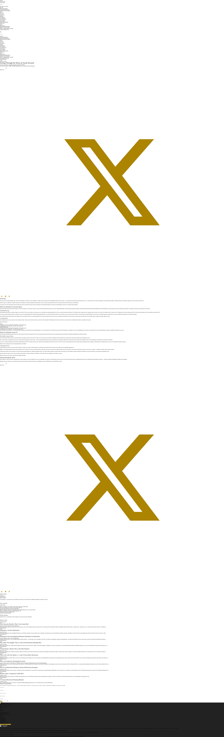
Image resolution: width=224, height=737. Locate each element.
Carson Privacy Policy (4, 734)
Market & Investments (4, 22)
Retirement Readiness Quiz (5, 26)
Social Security (3, 596)
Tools (1, 24)
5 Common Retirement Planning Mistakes (12, 680)
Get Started (2, 619)
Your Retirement (3, 19)
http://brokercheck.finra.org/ (50, 732)
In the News (2, 23)
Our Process (2, 14)
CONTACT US (3, 30)
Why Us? (2, 12)
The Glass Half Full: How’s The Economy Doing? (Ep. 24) (11, 607)
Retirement (2, 595)
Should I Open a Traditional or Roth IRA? (12, 673)
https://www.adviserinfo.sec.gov (37, 732)
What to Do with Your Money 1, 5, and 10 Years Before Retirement (19, 655)
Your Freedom (2, 21)
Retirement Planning (4, 8)
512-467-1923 (2, 1)
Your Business (2, 18)
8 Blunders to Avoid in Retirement (9, 630)
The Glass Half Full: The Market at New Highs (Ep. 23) (10, 610)
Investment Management (4, 9)
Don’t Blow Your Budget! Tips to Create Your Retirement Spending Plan (20, 642)
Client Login (2, 2)
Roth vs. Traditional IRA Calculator (6, 28)
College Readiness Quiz (4, 29)
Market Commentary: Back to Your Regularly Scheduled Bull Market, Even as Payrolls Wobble (17, 609)
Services (1, 7)
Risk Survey (2, 25)
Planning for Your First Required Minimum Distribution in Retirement (20, 636)
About (1, 11)
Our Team (2, 13)
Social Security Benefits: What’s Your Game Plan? (9, 608)
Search (1, 0)
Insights (1, 15)
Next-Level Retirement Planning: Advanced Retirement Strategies (19, 667)
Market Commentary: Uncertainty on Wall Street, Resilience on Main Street (14, 606)
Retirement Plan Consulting (5, 10)
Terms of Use (11, 734)
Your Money (2, 45)
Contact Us (2, 602)
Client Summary (8, 724)
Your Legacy (2, 20)
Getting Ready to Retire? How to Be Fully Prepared (14, 649)
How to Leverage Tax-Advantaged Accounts (12, 661)
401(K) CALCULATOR (4, 27)
